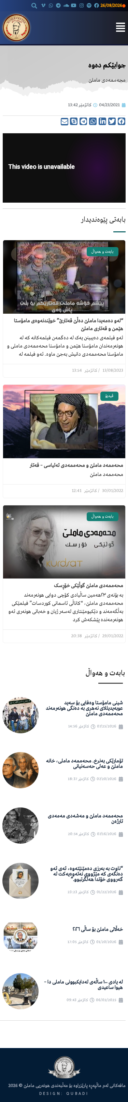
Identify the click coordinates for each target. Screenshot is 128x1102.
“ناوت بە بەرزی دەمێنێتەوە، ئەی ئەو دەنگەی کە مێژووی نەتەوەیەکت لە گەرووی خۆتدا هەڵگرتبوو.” (86, 874)
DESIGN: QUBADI (64, 1093)
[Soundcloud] (66, 5)
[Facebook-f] (96, 5)
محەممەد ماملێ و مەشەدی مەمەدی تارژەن (85, 819)
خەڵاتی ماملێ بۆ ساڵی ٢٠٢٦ (98, 929)
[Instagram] (81, 5)
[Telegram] (58, 5)
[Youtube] (73, 5)
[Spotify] (89, 5)
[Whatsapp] (51, 5)
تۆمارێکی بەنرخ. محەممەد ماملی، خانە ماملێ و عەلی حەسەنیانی (84, 764)
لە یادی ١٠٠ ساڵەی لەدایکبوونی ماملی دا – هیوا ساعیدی (83, 985)
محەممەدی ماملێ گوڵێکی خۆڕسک (88, 585)
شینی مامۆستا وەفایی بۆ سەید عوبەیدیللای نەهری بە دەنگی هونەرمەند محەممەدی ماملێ (84, 708)
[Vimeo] (43, 5)
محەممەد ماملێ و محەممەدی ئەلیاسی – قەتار (76, 465)
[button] (34, 6)
